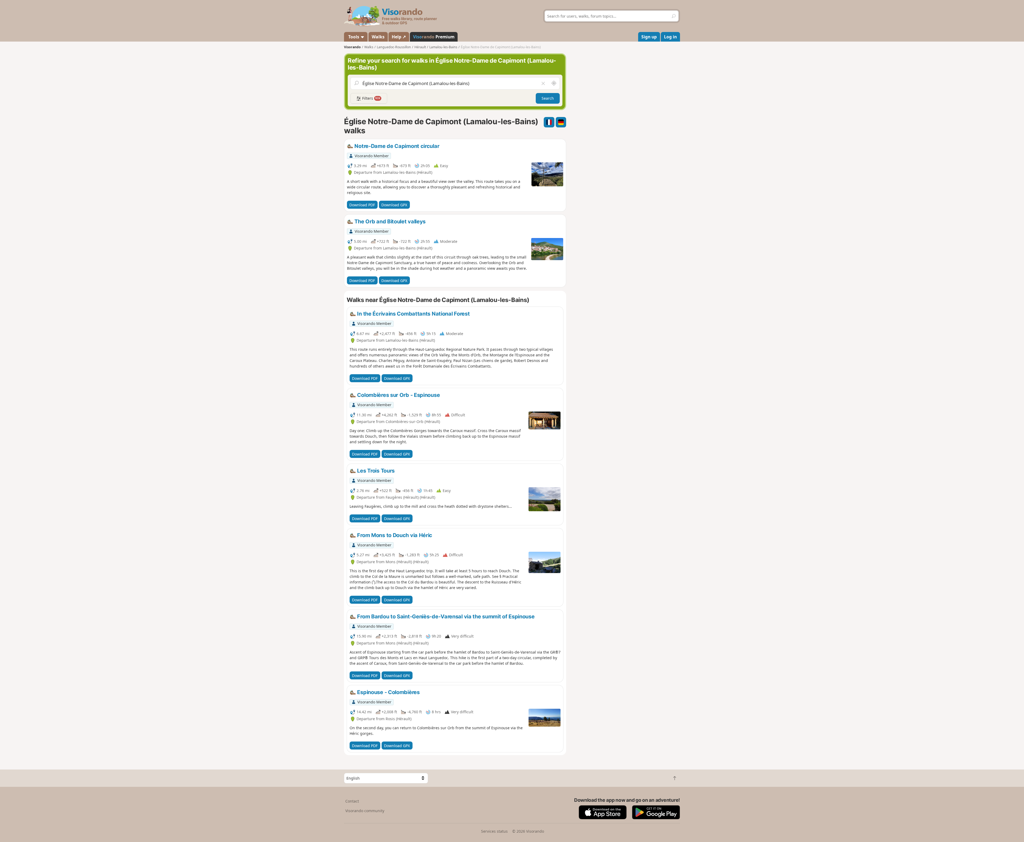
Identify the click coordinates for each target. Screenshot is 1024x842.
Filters (370, 98)
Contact (352, 801)
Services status (494, 831)
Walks (378, 37)
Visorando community (364, 810)
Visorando (352, 47)
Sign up (649, 37)
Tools (353, 37)
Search (548, 98)
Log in (670, 37)
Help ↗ (399, 37)
